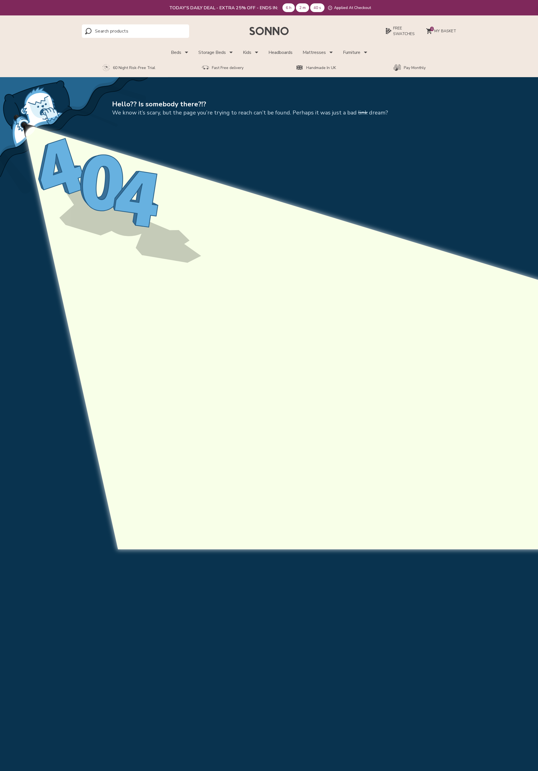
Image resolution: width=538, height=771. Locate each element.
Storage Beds (212, 52)
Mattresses (314, 52)
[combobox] (120, 31)
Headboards (280, 52)
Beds (176, 52)
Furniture (351, 52)
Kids (247, 52)
